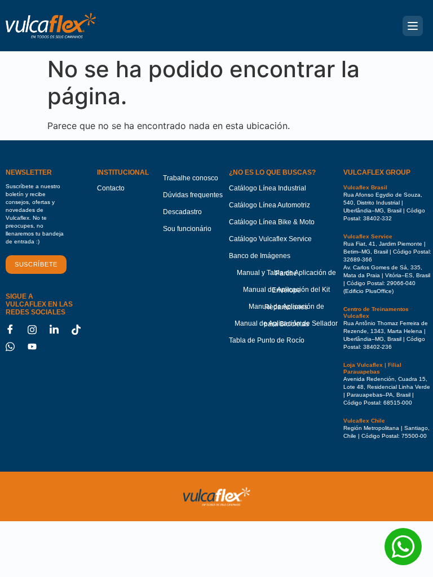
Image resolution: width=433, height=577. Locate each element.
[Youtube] (36, 346)
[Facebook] (14, 329)
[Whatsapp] (14, 346)
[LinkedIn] (58, 329)
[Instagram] (36, 329)
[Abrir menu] (413, 26)
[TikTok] (80, 329)
